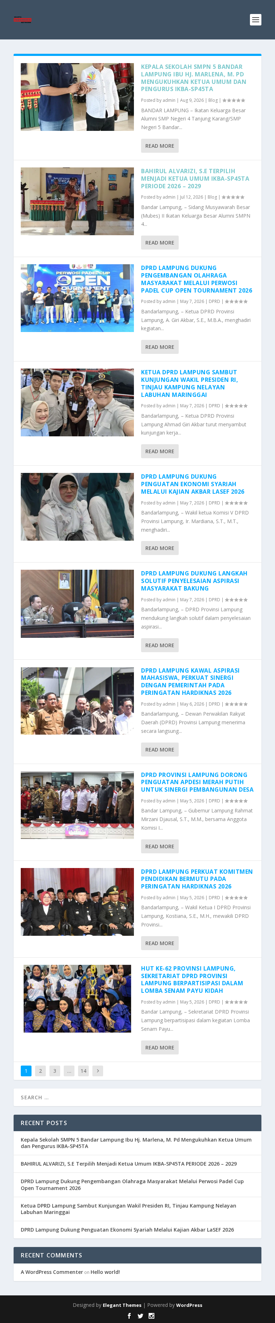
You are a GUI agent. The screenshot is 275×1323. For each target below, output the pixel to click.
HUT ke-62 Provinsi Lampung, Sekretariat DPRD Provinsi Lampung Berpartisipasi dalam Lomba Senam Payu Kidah (192, 979)
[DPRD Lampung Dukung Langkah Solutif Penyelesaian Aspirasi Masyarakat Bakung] (77, 603)
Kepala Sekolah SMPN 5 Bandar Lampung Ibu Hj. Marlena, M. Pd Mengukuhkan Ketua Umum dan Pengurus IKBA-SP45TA (193, 78)
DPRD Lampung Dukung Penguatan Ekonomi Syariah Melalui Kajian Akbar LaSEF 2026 (193, 484)
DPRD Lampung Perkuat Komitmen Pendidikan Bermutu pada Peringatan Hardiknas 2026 (197, 879)
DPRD (214, 301)
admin (169, 100)
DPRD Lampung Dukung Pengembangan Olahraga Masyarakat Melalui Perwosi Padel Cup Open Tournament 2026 (196, 279)
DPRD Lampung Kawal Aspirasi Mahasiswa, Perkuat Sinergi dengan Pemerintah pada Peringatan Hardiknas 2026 (190, 682)
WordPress (189, 1305)
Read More (159, 145)
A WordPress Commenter (52, 1272)
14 (83, 1070)
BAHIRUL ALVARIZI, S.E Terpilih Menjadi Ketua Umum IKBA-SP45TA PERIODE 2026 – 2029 (195, 178)
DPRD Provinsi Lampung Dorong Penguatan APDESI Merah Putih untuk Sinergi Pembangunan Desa (197, 782)
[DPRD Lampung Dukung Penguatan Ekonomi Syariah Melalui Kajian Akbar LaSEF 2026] (77, 507)
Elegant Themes (122, 1305)
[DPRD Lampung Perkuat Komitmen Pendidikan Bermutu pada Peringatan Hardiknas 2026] (77, 902)
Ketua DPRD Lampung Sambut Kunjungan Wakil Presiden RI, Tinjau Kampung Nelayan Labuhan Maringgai (189, 383)
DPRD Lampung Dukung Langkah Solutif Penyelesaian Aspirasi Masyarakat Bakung (194, 580)
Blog (213, 100)
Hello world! (105, 1272)
